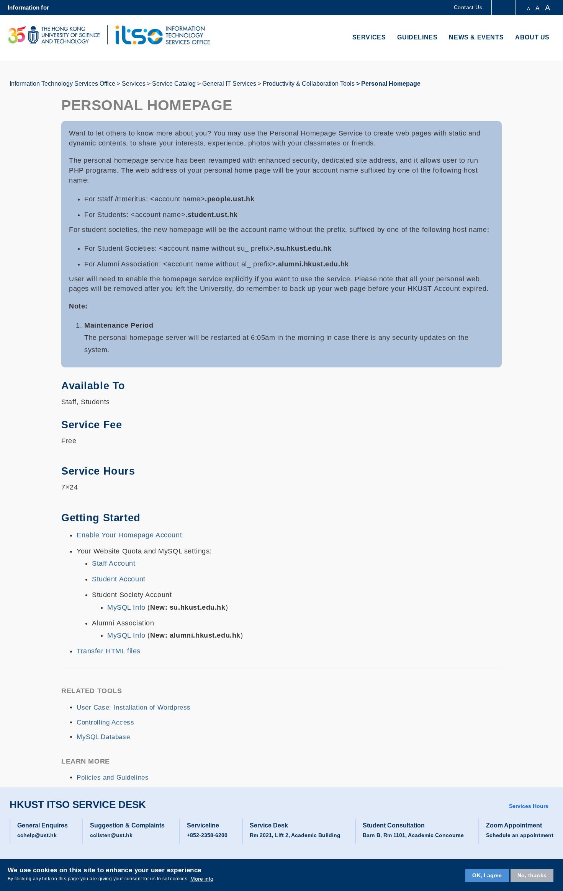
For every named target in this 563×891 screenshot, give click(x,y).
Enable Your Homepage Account (129, 535)
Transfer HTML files (109, 651)
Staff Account (114, 563)
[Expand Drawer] (504, 8)
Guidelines (417, 37)
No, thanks (532, 875)
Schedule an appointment (519, 835)
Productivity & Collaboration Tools (309, 83)
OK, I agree (487, 875)
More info (201, 879)
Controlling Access (105, 722)
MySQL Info (127, 607)
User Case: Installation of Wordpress (134, 707)
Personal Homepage (391, 83)
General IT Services (229, 83)
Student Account (119, 579)
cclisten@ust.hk (111, 835)
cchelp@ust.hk (37, 835)
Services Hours (528, 806)
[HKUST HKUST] (54, 34)
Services (369, 37)
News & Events (476, 37)
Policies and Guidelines (113, 777)
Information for (28, 7)
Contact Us (468, 7)
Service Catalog (174, 83)
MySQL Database (103, 737)
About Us (532, 37)
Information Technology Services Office (62, 83)
